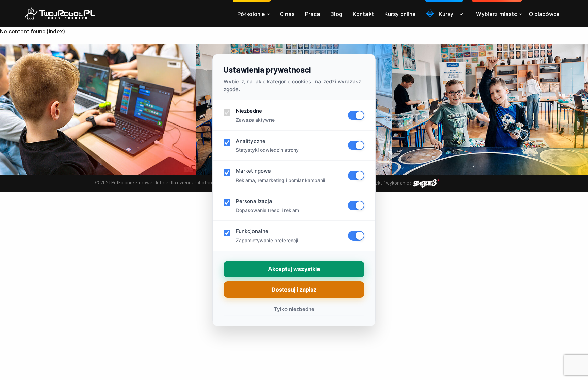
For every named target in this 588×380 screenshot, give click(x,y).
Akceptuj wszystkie (294, 269)
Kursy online (400, 13)
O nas (287, 13)
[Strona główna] (59, 13)
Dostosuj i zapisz (294, 289)
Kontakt (363, 13)
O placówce (544, 13)
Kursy (446, 13)
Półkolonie (251, 13)
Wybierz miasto (497, 13)
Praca (312, 13)
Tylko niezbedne (294, 309)
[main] (294, 31)
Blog (336, 13)
